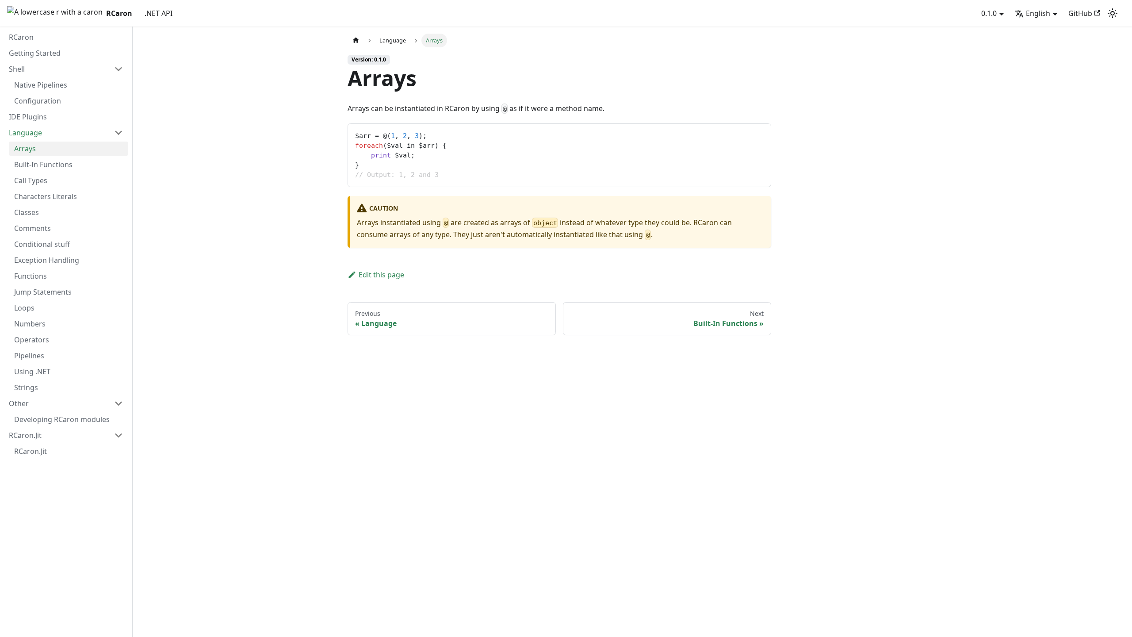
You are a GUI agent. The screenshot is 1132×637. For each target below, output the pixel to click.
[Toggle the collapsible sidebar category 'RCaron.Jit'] (118, 435)
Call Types (30, 180)
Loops (24, 308)
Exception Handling (46, 260)
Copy (757, 133)
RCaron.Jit (25, 435)
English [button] (1038, 13)
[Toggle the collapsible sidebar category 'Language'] (118, 133)
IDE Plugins (28, 117)
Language (25, 133)
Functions (30, 276)
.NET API (158, 13)
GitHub (1080, 13)
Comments (32, 228)
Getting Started (35, 53)
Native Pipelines (40, 85)
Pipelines (29, 356)
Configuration (37, 101)
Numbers (30, 324)
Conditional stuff (42, 244)
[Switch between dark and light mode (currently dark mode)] (1112, 13)
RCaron (21, 37)
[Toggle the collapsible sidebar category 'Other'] (118, 403)
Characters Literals (45, 196)
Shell (17, 69)
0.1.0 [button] (989, 13)
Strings (26, 387)
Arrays (25, 148)
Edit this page (381, 275)
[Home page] (356, 40)
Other (19, 403)
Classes (26, 212)
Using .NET (32, 371)
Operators (31, 340)
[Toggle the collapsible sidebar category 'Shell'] (118, 69)
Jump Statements (43, 292)
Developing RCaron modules (62, 419)
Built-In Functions (43, 164)
